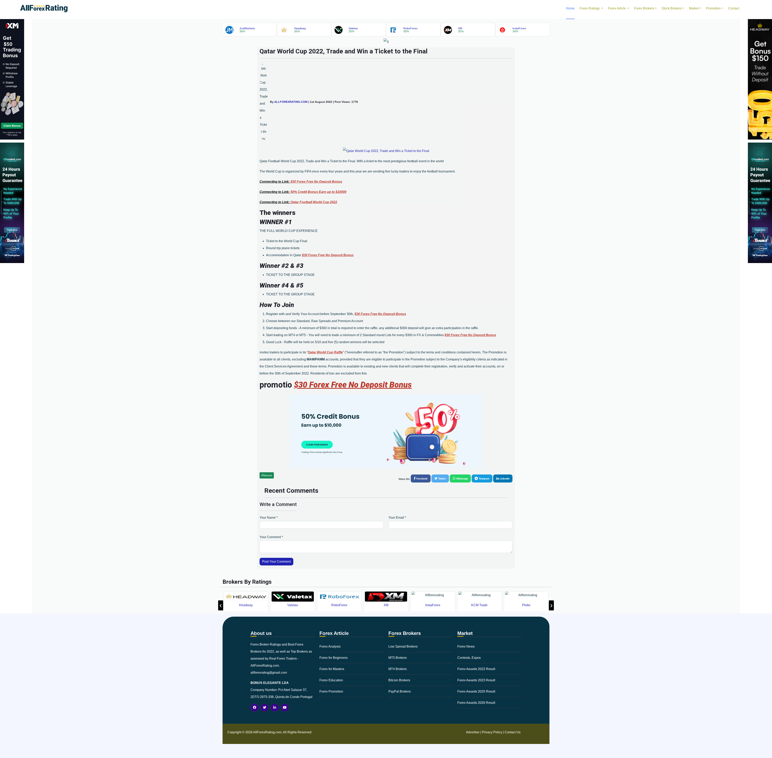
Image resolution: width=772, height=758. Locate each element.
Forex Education (331, 680)
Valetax (246, 605)
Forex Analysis (330, 646)
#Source (266, 475)
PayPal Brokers (399, 691)
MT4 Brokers (397, 669)
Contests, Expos (469, 657)
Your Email (397, 517)
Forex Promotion (331, 691)
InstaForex (386, 605)
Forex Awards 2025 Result (476, 691)
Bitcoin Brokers (399, 680)
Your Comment (271, 537)
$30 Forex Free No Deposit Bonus (316, 181)
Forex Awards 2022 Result (476, 669)
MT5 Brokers (397, 657)
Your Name (269, 517)
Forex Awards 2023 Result (476, 680)
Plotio (479, 605)
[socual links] (254, 708)
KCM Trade (433, 605)
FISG (526, 605)
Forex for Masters (331, 669)
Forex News (466, 646)
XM (339, 605)
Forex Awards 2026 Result (476, 702)
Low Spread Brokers (403, 646)
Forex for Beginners (333, 657)
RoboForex (293, 605)
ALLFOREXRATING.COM (291, 101)
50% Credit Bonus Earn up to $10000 (318, 192)
